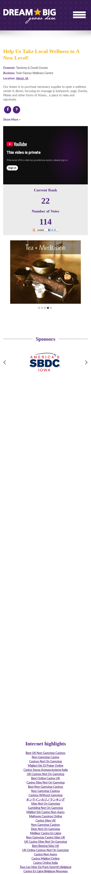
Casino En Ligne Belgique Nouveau (45, 871)
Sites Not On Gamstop (45, 803)
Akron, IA (22, 78)
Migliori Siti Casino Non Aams (45, 812)
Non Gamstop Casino (45, 757)
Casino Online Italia (45, 863)
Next (67, 272)
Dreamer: (9, 68)
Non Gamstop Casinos (45, 791)
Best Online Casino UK (45, 778)
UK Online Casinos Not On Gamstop (45, 850)
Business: (9, 73)
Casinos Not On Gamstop (45, 761)
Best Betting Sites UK (45, 846)
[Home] (29, 10)
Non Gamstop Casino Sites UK (45, 837)
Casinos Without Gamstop (46, 795)
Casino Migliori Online (45, 858)
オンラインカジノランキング (45, 799)
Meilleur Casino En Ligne (45, 833)
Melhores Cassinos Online (45, 816)
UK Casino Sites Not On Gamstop (45, 841)
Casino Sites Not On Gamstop (45, 782)
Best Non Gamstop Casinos (45, 787)
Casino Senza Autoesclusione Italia (45, 770)
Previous (23, 272)
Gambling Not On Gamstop (45, 808)
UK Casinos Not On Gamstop (45, 774)
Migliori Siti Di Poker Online (45, 765)
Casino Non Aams (45, 854)
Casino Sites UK (46, 820)
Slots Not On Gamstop (45, 829)
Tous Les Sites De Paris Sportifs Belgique (45, 867)
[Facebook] (7, 110)
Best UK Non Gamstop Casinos (45, 753)
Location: (9, 78)
